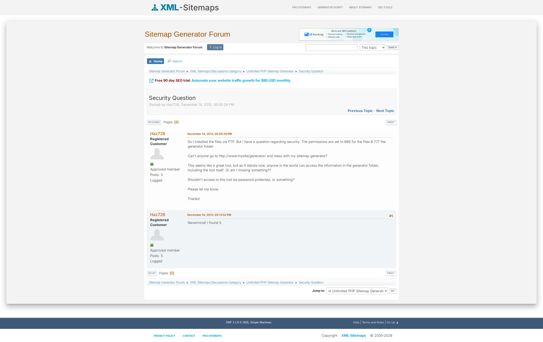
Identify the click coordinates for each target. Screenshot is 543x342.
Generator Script (330, 7)
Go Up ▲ (393, 322)
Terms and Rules (373, 322)
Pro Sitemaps (212, 335)
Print (390, 122)
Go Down (154, 122)
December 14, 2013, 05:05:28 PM (209, 133)
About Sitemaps (360, 7)
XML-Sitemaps (353, 335)
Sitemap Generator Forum (187, 34)
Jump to (318, 290)
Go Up (151, 273)
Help (356, 322)
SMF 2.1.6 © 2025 (237, 322)
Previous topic (360, 111)
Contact (189, 335)
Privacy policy (164, 335)
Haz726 (157, 133)
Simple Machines (261, 322)
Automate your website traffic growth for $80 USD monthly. (220, 80)
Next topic (385, 111)
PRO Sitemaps (301, 7)
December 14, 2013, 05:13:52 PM (209, 214)
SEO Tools (385, 7)
